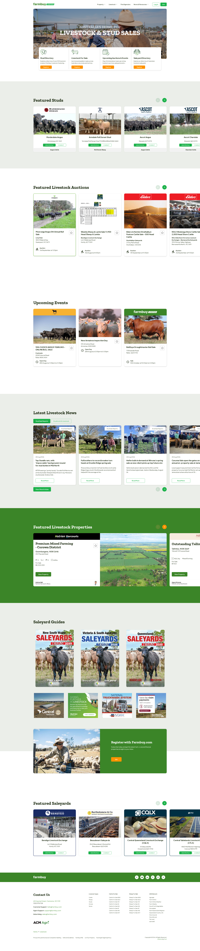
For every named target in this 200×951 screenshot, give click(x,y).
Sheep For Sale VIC (134, 901)
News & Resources (140, 4)
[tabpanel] (100, 458)
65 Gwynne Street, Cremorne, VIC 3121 (46, 901)
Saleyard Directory (142, 58)
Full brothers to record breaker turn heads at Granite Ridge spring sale (96, 461)
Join (163, 4)
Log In (156, 4)
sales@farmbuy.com (49, 914)
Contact (61, 145)
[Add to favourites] (71, 232)
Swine (90, 906)
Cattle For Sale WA (114, 906)
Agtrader (151, 897)
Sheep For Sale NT (134, 908)
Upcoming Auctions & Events (115, 58)
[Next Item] (164, 100)
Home (35, 932)
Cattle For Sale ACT (114, 912)
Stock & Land (153, 917)
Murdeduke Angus (54, 137)
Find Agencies (125, 4)
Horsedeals (152, 908)
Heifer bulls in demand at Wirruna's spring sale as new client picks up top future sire (144, 461)
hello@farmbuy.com (54, 907)
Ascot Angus (145, 137)
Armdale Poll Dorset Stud (100, 137)
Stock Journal (153, 915)
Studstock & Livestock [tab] (61, 421)
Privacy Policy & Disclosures (41, 937)
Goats (90, 901)
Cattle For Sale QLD (114, 899)
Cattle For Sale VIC (114, 901)
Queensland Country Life (156, 912)
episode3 (152, 921)
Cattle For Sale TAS (114, 910)
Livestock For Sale (79, 58)
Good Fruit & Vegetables (156, 906)
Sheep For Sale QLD (135, 899)
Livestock (112, 4)
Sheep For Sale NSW (135, 897)
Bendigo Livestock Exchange (55, 840)
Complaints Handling (55, 937)
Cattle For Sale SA (114, 904)
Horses (91, 904)
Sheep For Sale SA (134, 904)
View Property (43, 574)
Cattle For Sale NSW (114, 897)
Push (165, 939)
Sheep (90, 899)
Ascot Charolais (191, 137)
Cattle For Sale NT (114, 908)
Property (100, 4)
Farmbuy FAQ (79, 937)
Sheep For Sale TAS (134, 910)
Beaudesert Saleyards (100, 840)
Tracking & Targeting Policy (103, 937)
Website (159, 939)
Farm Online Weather (155, 901)
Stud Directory (46, 58)
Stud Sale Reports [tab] (42, 421)
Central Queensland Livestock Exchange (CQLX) (145, 841)
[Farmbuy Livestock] (50, 4)
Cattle (90, 897)
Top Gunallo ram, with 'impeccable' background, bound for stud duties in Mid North (50, 463)
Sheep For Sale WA (134, 906)
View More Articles (42, 489)
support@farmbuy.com (53, 910)
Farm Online (152, 899)
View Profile (49, 145)
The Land (151, 919)
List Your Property (90, 937)
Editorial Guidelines (68, 937)
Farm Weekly (153, 904)
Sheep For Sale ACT (134, 912)
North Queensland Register (157, 910)
